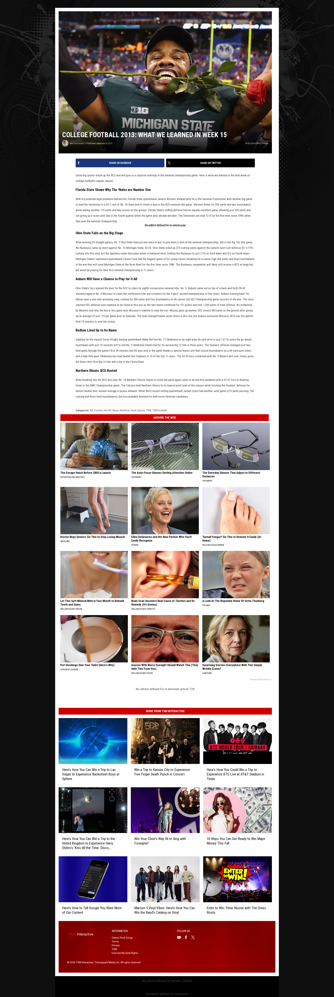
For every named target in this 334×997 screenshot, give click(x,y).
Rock (134, 410)
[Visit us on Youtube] (180, 937)
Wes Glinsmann (77, 143)
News (116, 410)
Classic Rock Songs (122, 937)
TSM (148, 410)
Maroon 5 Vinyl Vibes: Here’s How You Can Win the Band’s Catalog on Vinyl (164, 910)
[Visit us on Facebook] (187, 937)
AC (91, 410)
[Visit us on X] (194, 937)
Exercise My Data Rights (125, 953)
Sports (141, 410)
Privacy (116, 945)
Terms (115, 941)
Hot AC (108, 410)
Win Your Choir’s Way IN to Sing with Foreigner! (160, 841)
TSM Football (159, 410)
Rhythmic (125, 410)
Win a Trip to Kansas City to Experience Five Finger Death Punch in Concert (162, 772)
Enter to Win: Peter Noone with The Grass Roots (236, 910)
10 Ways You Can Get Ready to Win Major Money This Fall (236, 841)
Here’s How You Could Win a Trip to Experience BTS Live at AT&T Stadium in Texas (235, 774)
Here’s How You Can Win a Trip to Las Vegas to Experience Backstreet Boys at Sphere (90, 774)
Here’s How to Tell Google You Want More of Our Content (92, 910)
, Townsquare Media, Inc (106, 962)
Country (98, 410)
